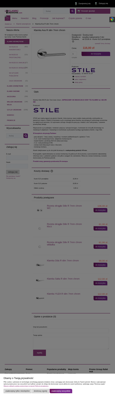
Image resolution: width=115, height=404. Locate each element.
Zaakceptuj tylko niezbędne (17, 391)
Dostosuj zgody (40, 391)
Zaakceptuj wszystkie (60, 391)
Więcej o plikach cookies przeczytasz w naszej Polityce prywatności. (26, 386)
